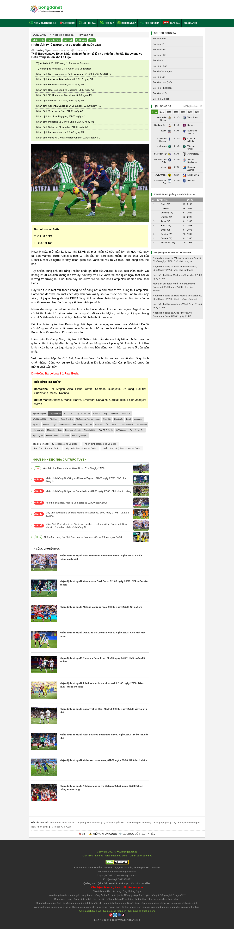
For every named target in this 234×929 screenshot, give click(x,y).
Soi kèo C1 (159, 44)
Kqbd (81, 822)
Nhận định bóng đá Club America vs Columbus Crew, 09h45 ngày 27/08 (83, 537)
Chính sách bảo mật (141, 855)
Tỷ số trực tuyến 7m (113, 822)
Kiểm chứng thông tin (114, 910)
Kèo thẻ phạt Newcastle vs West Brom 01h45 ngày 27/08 (73, 468)
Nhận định (38, 40)
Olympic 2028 (89, 430)
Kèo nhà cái (93, 822)
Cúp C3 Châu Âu (106, 430)
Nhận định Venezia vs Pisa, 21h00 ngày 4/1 (59, 111)
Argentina (138, 419)
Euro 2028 (126, 414)
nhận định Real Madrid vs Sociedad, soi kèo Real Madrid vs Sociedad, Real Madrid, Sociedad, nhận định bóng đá (86, 526)
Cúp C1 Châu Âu (83, 414)
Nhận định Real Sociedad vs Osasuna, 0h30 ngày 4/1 (65, 89)
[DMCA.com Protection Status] (117, 863)
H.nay (154, 112)
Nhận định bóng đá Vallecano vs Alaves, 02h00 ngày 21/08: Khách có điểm (103, 760)
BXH (92, 40)
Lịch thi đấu (89, 23)
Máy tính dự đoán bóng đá (185, 822)
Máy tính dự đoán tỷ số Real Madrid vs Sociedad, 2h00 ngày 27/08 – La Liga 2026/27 (87, 514)
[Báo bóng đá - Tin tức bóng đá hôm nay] (46, 7)
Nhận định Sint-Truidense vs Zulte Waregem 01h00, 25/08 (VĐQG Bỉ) (74, 74)
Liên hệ (99, 855)
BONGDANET (190, 23)
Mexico (46, 425)
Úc (107, 425)
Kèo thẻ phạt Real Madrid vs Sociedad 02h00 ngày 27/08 (77, 502)
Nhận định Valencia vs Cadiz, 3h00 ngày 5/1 (60, 100)
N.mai (161, 112)
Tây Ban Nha (55, 414)
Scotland (98, 425)
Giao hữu (65, 436)
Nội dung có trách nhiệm (141, 910)
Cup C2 (96, 414)
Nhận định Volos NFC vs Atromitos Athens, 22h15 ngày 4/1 (68, 137)
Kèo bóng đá (151, 23)
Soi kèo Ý (158, 60)
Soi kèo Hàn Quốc (163, 82)
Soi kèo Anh (159, 38)
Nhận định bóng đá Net (62, 822)
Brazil (128, 419)
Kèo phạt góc (38, 430)
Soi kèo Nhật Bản (162, 87)
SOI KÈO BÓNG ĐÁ (165, 33)
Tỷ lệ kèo (81, 40)
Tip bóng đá (38, 436)
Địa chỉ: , (117, 867)
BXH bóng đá (128, 23)
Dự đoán (175, 23)
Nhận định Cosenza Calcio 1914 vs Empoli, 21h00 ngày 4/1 (68, 105)
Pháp (105, 414)
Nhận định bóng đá (45, 23)
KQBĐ (186, 106)
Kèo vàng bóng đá (79, 436)
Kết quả (109, 23)
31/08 (190, 112)
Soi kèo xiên (142, 425)
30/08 (183, 112)
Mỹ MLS (36, 425)
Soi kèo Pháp (160, 66)
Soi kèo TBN (159, 55)
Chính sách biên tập (90, 910)
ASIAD (114, 425)
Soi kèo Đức (159, 49)
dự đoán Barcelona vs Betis (81, 448)
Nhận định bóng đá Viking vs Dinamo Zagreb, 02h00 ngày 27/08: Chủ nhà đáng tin (86, 480)
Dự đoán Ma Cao (137, 430)
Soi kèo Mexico (161, 98)
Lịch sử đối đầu (127, 425)
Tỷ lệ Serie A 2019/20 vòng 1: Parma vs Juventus (63, 63)
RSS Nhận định (39, 826)
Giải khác (54, 419)
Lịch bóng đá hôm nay (139, 822)
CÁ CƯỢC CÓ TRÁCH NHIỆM (139, 833)
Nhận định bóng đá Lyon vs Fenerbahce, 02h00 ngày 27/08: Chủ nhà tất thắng (88, 491)
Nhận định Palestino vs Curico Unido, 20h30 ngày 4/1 (65, 121)
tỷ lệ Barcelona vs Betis (64, 443)
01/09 (197, 112)
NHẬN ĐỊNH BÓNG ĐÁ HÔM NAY (172, 252)
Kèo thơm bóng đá (73, 430)
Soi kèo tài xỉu (52, 436)
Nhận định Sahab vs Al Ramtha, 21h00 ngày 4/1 (62, 127)
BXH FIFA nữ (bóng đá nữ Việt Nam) (174, 194)
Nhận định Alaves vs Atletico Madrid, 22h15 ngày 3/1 (64, 79)
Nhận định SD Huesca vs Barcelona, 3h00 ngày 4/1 (64, 95)
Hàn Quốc (118, 419)
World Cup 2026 (39, 419)
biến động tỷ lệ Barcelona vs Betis (121, 448)
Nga (54, 425)
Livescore (69, 23)
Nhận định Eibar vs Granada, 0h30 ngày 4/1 (60, 84)
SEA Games (121, 430)
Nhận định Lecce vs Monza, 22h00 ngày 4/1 (60, 132)
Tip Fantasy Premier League (88, 419)
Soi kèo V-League (162, 71)
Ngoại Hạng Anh (39, 414)
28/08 (169, 112)
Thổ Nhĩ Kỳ (77, 425)
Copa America (67, 419)
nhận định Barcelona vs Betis (100, 443)
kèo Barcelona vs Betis (46, 448)
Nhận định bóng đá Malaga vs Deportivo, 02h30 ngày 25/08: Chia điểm (101, 607)
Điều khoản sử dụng (116, 855)
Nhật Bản (107, 419)
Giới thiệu (88, 855)
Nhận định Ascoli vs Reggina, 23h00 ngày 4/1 (60, 116)
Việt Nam (114, 414)
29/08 (176, 112)
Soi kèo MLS (160, 93)
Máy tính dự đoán (54, 430)
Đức (70, 414)
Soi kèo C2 (159, 76)
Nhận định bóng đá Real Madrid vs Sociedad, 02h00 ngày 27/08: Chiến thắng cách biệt (177, 297)
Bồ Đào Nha (64, 425)
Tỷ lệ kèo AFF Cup (61, 826)
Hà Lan (89, 425)
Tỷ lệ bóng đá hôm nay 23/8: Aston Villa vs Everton (63, 68)
